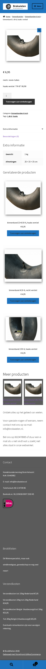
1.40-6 (9, 116)
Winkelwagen (30, 662)
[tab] (23, 129)
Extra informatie (10, 129)
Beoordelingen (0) (11, 136)
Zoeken (11, 664)
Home (8, 16)
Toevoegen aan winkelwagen (19, 101)
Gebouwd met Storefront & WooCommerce (22, 654)
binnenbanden (17, 16)
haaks (15, 116)
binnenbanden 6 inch (33, 16)
